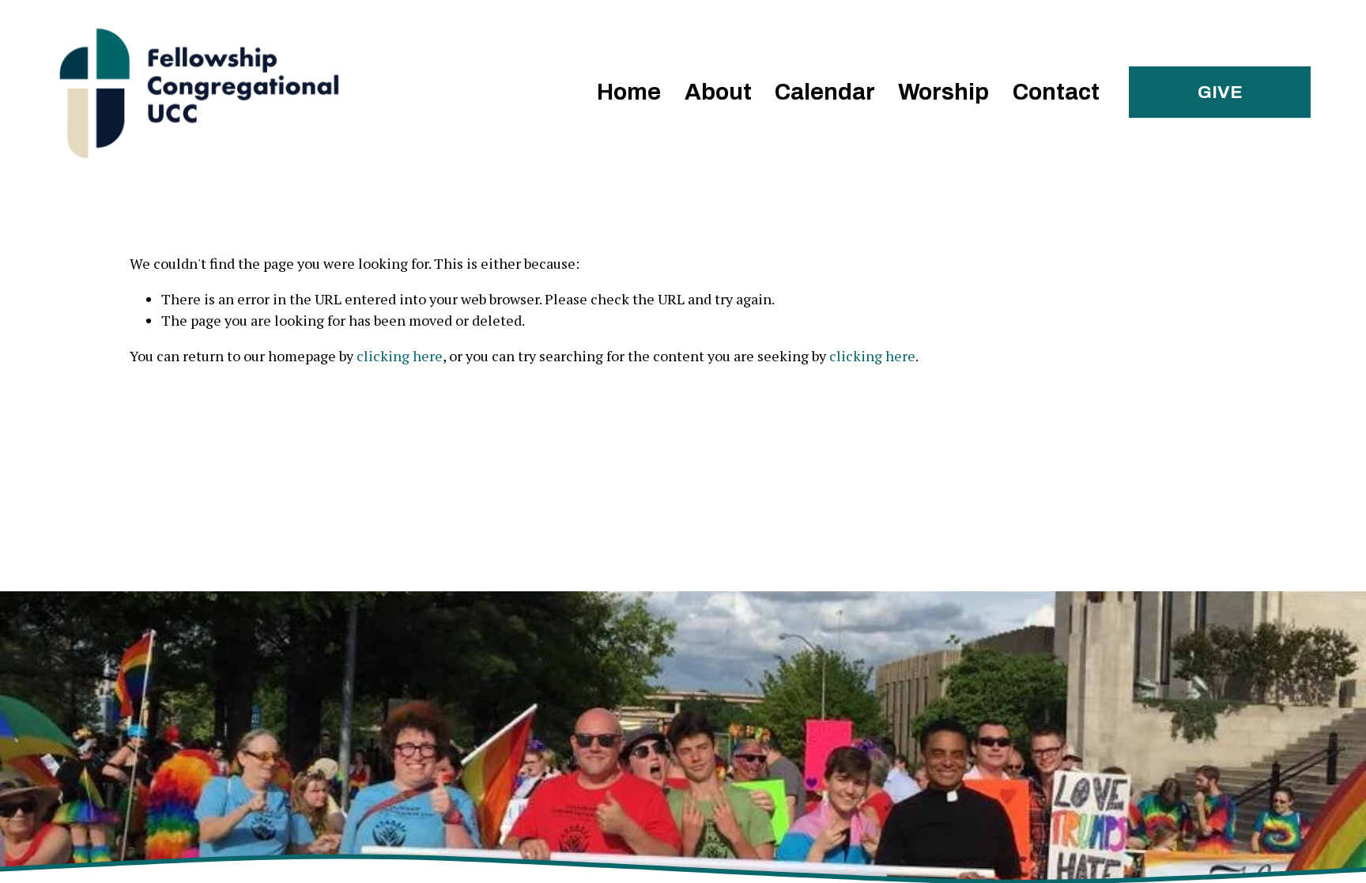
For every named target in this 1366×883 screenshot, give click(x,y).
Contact (1056, 92)
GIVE (1220, 92)
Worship (943, 92)
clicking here (400, 355)
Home (629, 92)
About (718, 92)
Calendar (825, 92)
